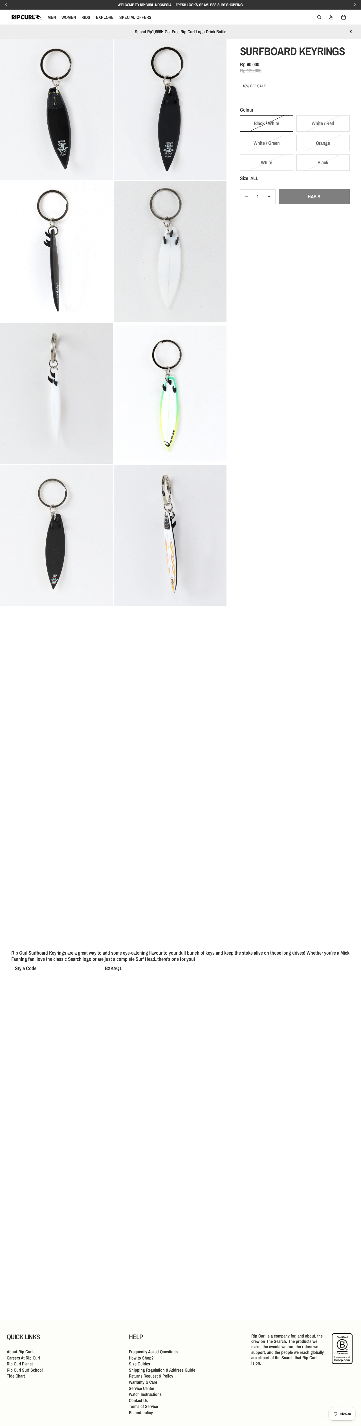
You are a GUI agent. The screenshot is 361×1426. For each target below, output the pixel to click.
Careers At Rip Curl (23, 1357)
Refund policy (141, 1412)
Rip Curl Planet (20, 1364)
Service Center (141, 1388)
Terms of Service (143, 1406)
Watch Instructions (145, 1394)
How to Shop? (141, 1357)
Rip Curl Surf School (25, 1370)
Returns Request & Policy (151, 1376)
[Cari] (319, 17)
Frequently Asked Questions (153, 1352)
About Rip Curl (19, 1352)
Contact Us (138, 1400)
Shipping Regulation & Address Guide (162, 1370)
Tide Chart (16, 1376)
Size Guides (139, 1364)
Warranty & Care (143, 1382)
